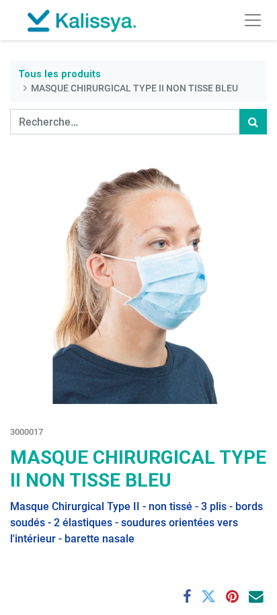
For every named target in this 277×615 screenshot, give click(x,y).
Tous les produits (59, 74)
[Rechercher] (253, 121)
